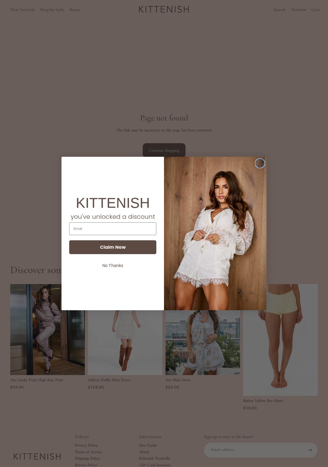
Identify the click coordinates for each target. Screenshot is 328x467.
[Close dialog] (259, 163)
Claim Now (113, 247)
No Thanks (112, 265)
